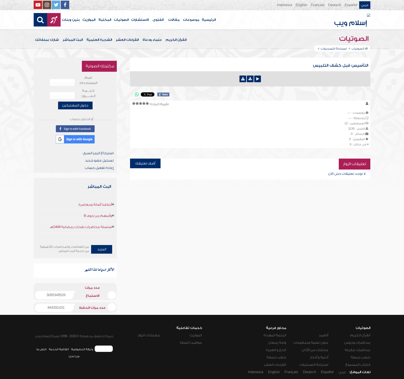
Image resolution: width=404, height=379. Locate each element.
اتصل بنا (41, 349)
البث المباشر (73, 40)
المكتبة (104, 20)
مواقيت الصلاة (191, 343)
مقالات (173, 20)
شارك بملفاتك (47, 40)
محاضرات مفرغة (357, 350)
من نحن (74, 356)
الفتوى (158, 20)
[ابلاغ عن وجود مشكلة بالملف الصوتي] (242, 79)
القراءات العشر (127, 40)
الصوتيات (121, 20)
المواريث (88, 20)
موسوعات (191, 20)
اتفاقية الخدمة (59, 349)
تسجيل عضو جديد (99, 160)
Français (317, 5)
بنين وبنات (71, 20)
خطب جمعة (360, 357)
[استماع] (257, 79)
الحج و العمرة (276, 350)
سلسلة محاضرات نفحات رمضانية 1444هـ (81, 227)
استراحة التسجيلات (313, 365)
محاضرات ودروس (357, 343)
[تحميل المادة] (250, 79)
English (301, 5)
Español (351, 5)
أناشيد (323, 335)
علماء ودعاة (152, 40)
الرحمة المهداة (274, 335)
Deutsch (334, 5)
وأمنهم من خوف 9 (98, 216)
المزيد (101, 249)
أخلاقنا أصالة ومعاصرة (95, 205)
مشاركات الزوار (149, 335)
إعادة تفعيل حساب (99, 168)
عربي (365, 5)
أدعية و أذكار (319, 357)
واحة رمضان (277, 343)
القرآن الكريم (176, 40)
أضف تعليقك (145, 163)
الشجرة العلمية (99, 40)
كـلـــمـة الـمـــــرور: (88, 93)
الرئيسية (209, 20)
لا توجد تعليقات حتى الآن (346, 174)
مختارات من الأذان (315, 350)
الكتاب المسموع (357, 365)
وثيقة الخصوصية (82, 349)
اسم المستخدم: (88, 80)
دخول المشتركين (75, 105)
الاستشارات (140, 20)
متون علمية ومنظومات (310, 343)
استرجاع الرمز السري (98, 153)
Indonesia (284, 5)
